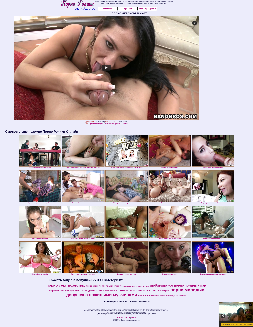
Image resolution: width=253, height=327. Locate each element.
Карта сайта (123, 317)
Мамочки (109, 124)
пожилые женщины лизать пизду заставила (162, 295)
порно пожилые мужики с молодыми (72, 290)
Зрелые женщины (96, 124)
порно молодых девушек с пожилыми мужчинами (135, 292)
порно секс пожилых (66, 285)
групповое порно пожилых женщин (142, 290)
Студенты (117, 124)
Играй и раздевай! (147, 9)
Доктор (125, 124)
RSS (133, 317)
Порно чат (127, 9)
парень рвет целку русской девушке (136, 286)
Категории (108, 9)
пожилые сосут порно (105, 291)
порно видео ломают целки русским (103, 286)
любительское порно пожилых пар (178, 285)
